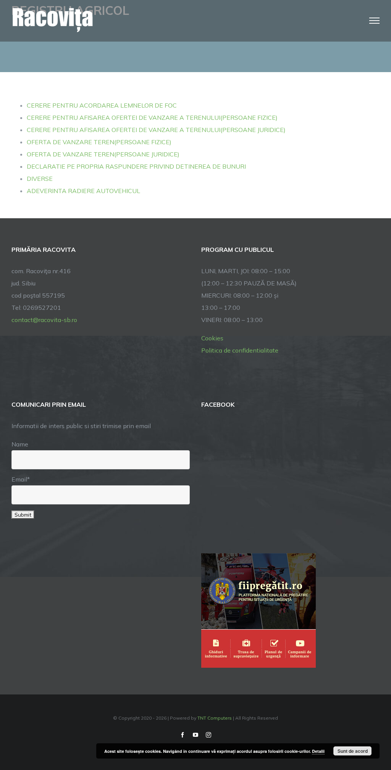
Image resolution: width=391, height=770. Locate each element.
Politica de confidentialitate (239, 350)
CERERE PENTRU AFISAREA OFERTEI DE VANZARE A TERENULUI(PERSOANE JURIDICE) (156, 130)
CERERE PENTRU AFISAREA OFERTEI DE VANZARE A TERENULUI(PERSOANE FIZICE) (152, 117)
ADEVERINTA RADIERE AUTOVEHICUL (83, 191)
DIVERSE (40, 178)
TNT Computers (214, 718)
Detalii (318, 751)
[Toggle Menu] (374, 21)
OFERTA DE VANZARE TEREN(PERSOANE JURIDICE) (103, 154)
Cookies (212, 338)
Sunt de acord (353, 750)
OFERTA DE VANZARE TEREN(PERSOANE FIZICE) (99, 142)
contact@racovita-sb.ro (44, 320)
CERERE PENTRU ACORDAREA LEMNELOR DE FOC (102, 105)
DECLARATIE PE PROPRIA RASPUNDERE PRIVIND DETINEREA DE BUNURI (136, 166)
